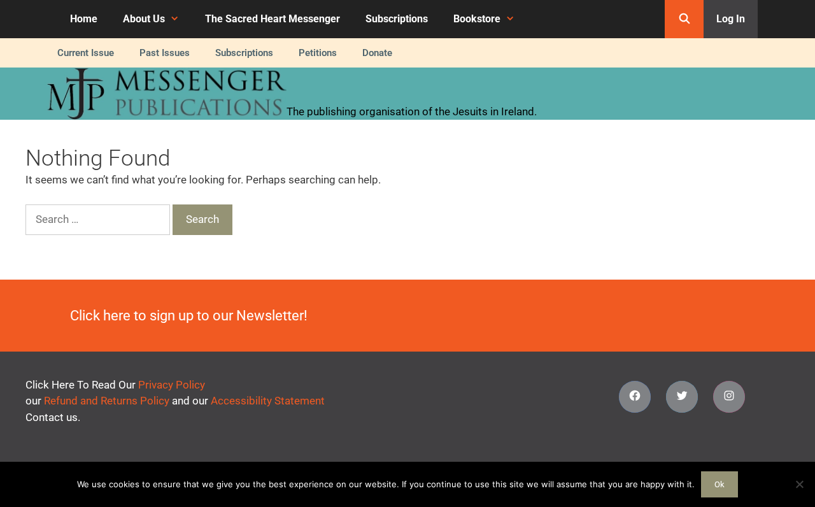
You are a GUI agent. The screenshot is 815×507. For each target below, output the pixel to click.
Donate (377, 53)
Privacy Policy (171, 384)
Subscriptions (396, 19)
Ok (719, 484)
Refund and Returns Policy (106, 400)
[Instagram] (729, 397)
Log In (730, 19)
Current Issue (85, 53)
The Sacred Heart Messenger (272, 19)
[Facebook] (635, 397)
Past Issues (164, 53)
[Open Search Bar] (684, 19)
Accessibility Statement (268, 400)
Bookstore (476, 19)
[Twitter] (682, 397)
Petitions (318, 53)
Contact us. (52, 417)
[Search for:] (99, 219)
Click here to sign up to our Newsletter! (189, 316)
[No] (799, 484)
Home (83, 19)
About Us (144, 19)
